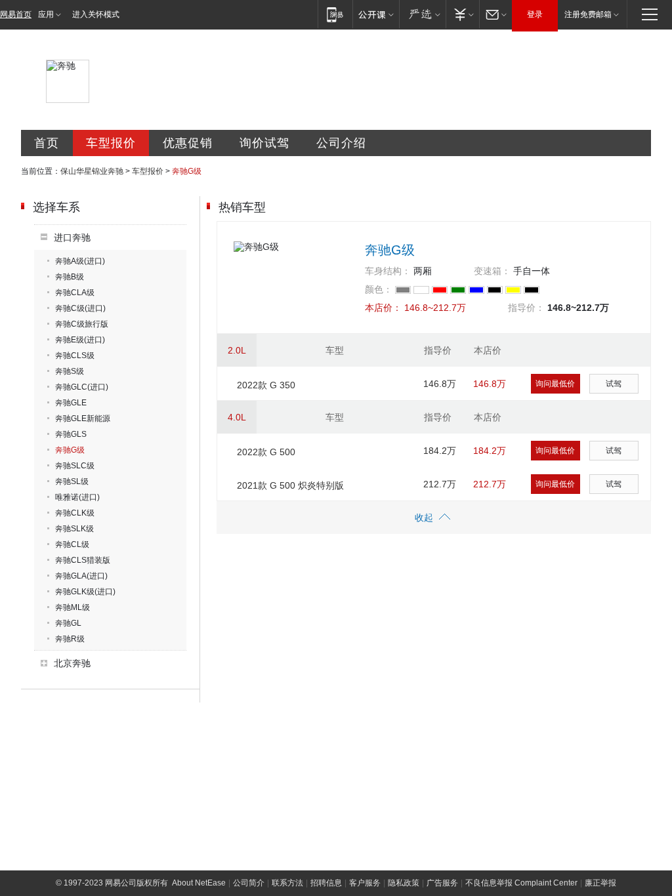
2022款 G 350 (266, 385)
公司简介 (248, 882)
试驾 (613, 383)
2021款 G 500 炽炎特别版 (290, 485)
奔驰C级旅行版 (81, 324)
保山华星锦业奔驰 (91, 171)
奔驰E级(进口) (80, 339)
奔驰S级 (69, 371)
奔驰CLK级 (74, 513)
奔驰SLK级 (74, 528)
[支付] (462, 14)
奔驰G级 (70, 450)
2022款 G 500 (266, 452)
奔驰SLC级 (74, 465)
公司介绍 (341, 143)
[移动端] (335, 14)
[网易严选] (422, 14)
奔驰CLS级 (74, 355)
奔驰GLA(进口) (81, 575)
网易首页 (16, 14)
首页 (46, 143)
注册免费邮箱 (588, 14)
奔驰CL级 (72, 544)
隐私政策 (403, 882)
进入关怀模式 (95, 14)
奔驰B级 (69, 276)
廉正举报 (600, 882)
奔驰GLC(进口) (81, 387)
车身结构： (388, 271)
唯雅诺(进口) (77, 497)
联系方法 (287, 882)
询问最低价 (555, 383)
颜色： (378, 289)
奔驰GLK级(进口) (85, 591)
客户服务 (365, 882)
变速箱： (492, 271)
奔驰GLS (71, 434)
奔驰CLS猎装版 (82, 560)
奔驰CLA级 (74, 292)
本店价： (383, 307)
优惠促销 (188, 143)
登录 (535, 14)
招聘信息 (326, 882)
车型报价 (111, 143)
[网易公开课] (375, 14)
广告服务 (442, 882)
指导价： (526, 307)
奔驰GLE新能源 (82, 418)
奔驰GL (68, 623)
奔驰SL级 (72, 481)
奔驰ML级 (72, 607)
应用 (46, 14)
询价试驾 (264, 143)
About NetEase (199, 882)
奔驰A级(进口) (80, 261)
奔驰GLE (71, 402)
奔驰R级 (70, 638)
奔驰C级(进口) (80, 308)
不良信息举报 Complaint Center (521, 882)
